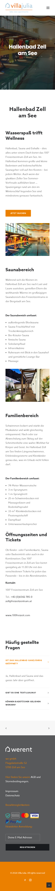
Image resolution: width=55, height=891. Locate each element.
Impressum (12, 791)
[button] (48, 8)
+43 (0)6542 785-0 (21, 597)
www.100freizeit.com (18, 615)
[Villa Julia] (19, 8)
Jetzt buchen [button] (18, 213)
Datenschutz (13, 795)
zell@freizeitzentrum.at (19, 601)
